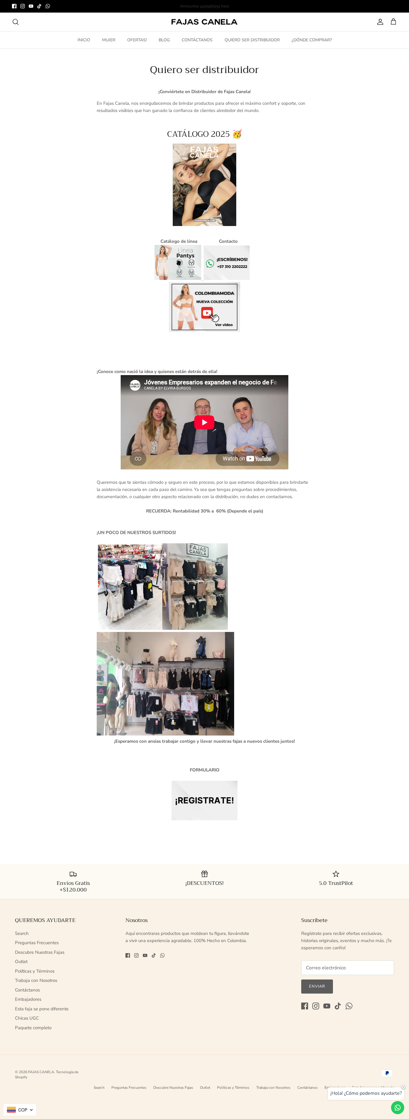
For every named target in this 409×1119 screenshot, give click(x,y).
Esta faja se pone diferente (42, 1009)
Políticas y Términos (34, 971)
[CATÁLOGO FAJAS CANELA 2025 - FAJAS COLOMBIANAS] (204, 185)
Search (22, 933)
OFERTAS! (137, 40)
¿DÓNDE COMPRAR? (312, 40)
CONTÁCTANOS (197, 40)
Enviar (317, 986)
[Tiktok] (39, 6)
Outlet (21, 962)
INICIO (84, 40)
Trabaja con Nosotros (36, 980)
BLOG (164, 40)
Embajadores (28, 999)
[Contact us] (397, 1107)
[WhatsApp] (48, 6)
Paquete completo (33, 1028)
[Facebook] (14, 6)
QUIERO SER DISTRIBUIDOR (252, 40)
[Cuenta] (379, 21)
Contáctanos (27, 990)
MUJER (108, 40)
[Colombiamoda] (204, 307)
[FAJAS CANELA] (204, 22)
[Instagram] (22, 6)
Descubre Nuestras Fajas (39, 952)
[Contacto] (202, 278)
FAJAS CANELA (41, 1072)
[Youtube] (31, 6)
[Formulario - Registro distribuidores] (204, 800)
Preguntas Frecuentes (37, 943)
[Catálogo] (177, 278)
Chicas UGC (27, 1018)
